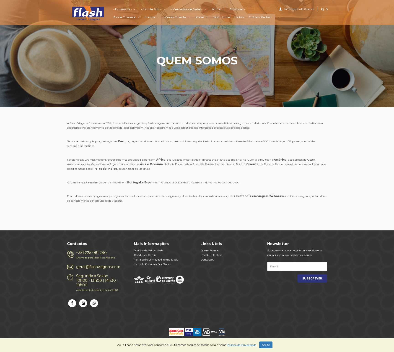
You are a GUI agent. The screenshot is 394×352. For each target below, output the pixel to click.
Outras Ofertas (259, 17)
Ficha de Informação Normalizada (156, 259)
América (236, 9)
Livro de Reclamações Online (152, 264)
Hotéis (239, 17)
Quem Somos (209, 250)
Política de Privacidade (148, 250)
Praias (200, 17)
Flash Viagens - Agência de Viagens (88, 14)
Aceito (266, 345)
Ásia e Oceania (124, 17)
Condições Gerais (145, 255)
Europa (150, 17)
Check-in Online (211, 255)
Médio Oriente (175, 17)
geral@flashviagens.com (98, 267)
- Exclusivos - (122, 9)
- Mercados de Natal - (187, 9)
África (216, 9)
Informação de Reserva (299, 9)
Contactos (207, 259)
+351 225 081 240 (96, 254)
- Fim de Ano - (151, 9)
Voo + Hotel (222, 17)
